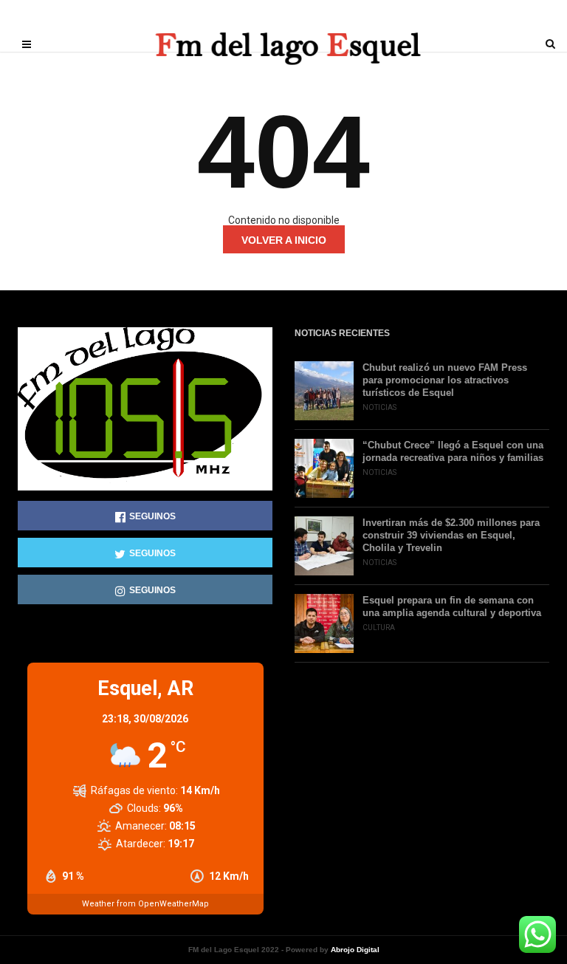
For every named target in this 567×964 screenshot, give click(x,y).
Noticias (379, 407)
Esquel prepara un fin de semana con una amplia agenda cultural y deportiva (451, 606)
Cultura (378, 627)
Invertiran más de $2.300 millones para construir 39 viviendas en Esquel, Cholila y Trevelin (451, 535)
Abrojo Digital (355, 950)
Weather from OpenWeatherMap (145, 904)
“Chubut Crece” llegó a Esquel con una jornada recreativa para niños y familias (452, 451)
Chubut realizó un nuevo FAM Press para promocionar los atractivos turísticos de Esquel (444, 380)
